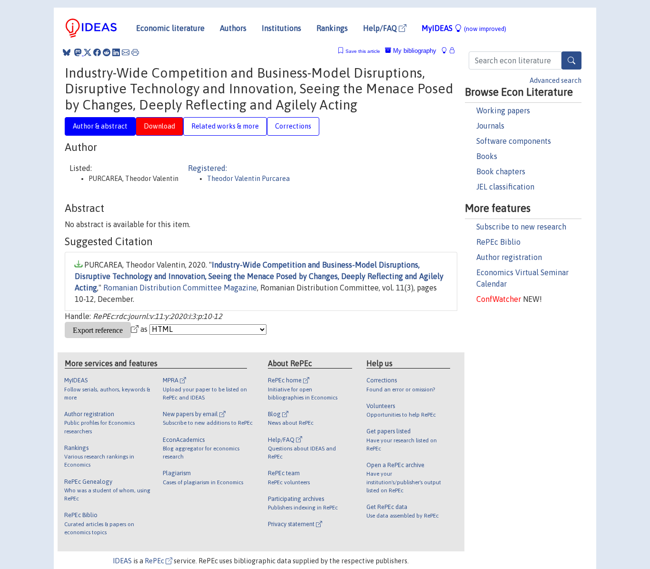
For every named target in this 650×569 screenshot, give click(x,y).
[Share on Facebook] (97, 52)
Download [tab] (159, 126)
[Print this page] (135, 52)
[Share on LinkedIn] (116, 52)
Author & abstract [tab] (100, 126)
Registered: (207, 168)
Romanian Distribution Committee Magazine (180, 287)
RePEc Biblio (498, 242)
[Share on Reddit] (106, 52)
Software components (513, 141)
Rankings (332, 28)
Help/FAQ (381, 28)
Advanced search (555, 80)
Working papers (503, 110)
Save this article (362, 51)
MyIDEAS (464, 28)
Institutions (281, 28)
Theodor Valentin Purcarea (248, 178)
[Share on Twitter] (87, 52)
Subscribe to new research (521, 226)
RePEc (155, 561)
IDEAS (122, 561)
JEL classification (505, 186)
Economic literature (170, 28)
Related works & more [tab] (225, 126)
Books (486, 156)
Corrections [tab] (293, 126)
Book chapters (500, 171)
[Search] (571, 60)
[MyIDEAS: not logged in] (446, 50)
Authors (233, 28)
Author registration (509, 257)
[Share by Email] (125, 52)
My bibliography (413, 50)
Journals (490, 125)
